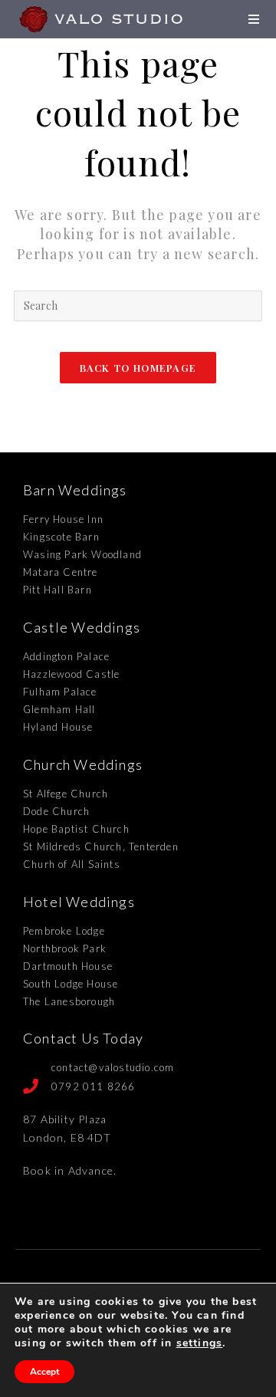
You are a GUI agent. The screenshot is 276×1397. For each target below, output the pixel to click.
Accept (44, 1372)
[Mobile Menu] (255, 19)
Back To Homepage (138, 367)
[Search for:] (138, 303)
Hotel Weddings (79, 901)
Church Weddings (83, 764)
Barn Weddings (75, 490)
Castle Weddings (81, 627)
